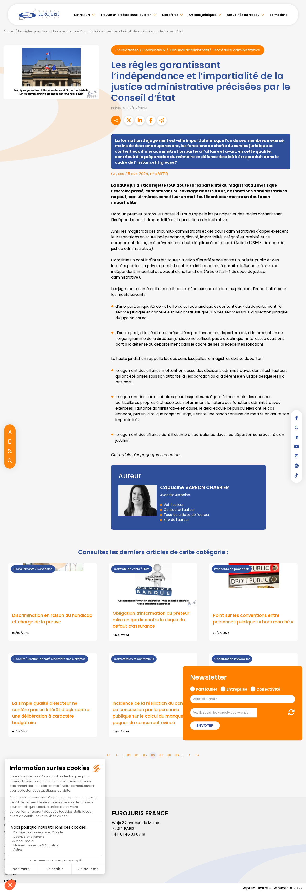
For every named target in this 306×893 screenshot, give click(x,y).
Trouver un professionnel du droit (126, 15)
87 (161, 755)
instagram (296, 456)
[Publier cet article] (129, 120)
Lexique (10, 873)
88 (169, 755)
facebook (296, 418)
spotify (296, 465)
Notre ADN (82, 15)
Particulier (206, 688)
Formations (278, 15)
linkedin (296, 437)
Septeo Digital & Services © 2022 (272, 888)
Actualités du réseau (243, 15)
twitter (296, 427)
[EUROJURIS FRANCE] (39, 15)
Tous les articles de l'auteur (186, 514)
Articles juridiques (202, 15)
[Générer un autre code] (290, 712)
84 (137, 755)
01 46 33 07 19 (132, 834)
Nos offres (170, 15)
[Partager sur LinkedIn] (140, 120)
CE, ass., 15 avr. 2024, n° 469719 (139, 174)
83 (129, 755)
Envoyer (205, 725)
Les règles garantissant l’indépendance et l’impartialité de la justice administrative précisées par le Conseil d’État (100, 31)
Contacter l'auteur (179, 509)
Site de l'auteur (176, 519)
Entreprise (236, 688)
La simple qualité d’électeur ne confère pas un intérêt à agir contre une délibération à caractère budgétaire (50, 713)
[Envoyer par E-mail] (162, 120)
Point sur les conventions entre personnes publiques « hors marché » (253, 618)
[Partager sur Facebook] (151, 120)
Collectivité (268, 688)
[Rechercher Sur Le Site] (10, 461)
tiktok (296, 475)
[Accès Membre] (10, 432)
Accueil (9, 31)
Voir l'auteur (174, 504)
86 (153, 755)
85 (145, 755)
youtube (296, 446)
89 (177, 755)
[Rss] (10, 451)
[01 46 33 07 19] (10, 442)
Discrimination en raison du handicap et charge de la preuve (52, 618)
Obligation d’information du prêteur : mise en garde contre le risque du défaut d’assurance (152, 619)
